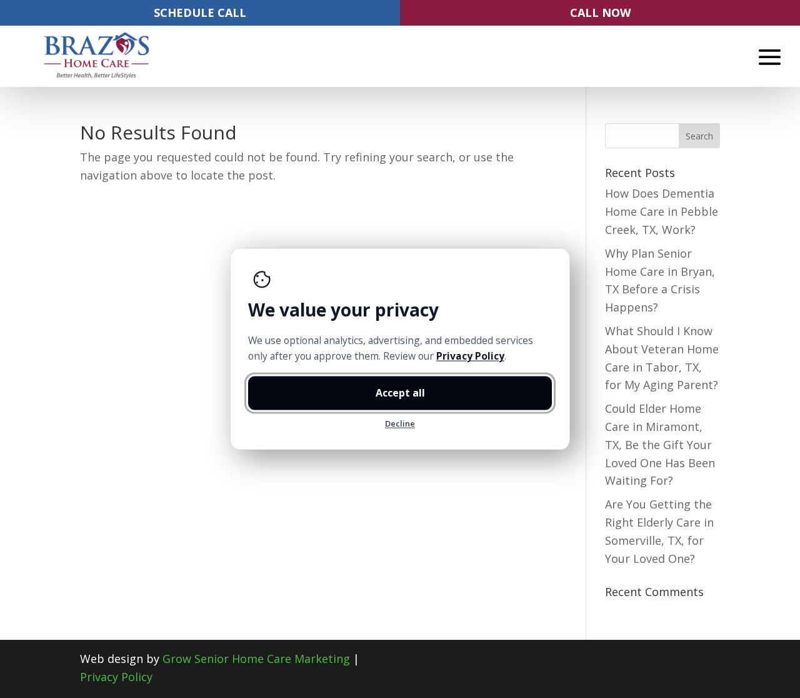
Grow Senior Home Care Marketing (256, 658)
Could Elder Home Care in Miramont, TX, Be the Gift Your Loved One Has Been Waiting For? (660, 444)
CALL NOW (600, 12)
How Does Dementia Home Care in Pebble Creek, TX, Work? (661, 211)
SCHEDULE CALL (200, 12)
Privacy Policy (116, 676)
